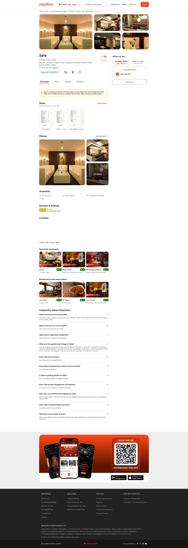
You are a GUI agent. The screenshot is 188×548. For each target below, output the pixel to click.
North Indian (86, 62)
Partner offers (47, 506)
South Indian (44, 65)
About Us (45, 498)
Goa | (97, 529)
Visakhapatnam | (73, 531)
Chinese (49, 62)
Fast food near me (74, 502)
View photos (101, 136)
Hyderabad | (128, 529)
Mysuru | (125, 531)
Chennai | (72, 529)
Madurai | (78, 534)
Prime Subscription (104, 498)
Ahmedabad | (105, 529)
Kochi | (44, 531)
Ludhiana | (117, 531)
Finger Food (59, 62)
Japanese (69, 62)
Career (44, 517)
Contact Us (115, 4)
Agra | (120, 529)
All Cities (128, 534)
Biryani (42, 62)
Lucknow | (137, 529)
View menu (101, 103)
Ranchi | (62, 531)
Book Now (129, 82)
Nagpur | (63, 534)
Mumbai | (55, 529)
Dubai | (92, 529)
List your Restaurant (132, 498)
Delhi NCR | (46, 529)
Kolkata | (85, 529)
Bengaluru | (63, 529)
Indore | (110, 531)
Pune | (78, 529)
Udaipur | (71, 534)
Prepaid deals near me (76, 506)
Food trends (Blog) (48, 502)
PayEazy (99, 502)
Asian (53, 65)
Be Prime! (133, 4)
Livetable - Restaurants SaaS (135, 502)
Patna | (83, 531)
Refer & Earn (101, 506)
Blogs (124, 4)
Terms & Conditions (104, 510)
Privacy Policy (102, 513)
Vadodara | (133, 531)
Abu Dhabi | (87, 534)
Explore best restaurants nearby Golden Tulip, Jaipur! (60, 537)
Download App (47, 510)
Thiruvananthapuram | (50, 534)
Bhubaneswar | (100, 531)
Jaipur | (114, 529)
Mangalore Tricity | (117, 534)
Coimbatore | (53, 531)
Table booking (73, 498)
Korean (77, 62)
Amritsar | (90, 531)
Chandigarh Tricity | (101, 534)
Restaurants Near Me (76, 510)
